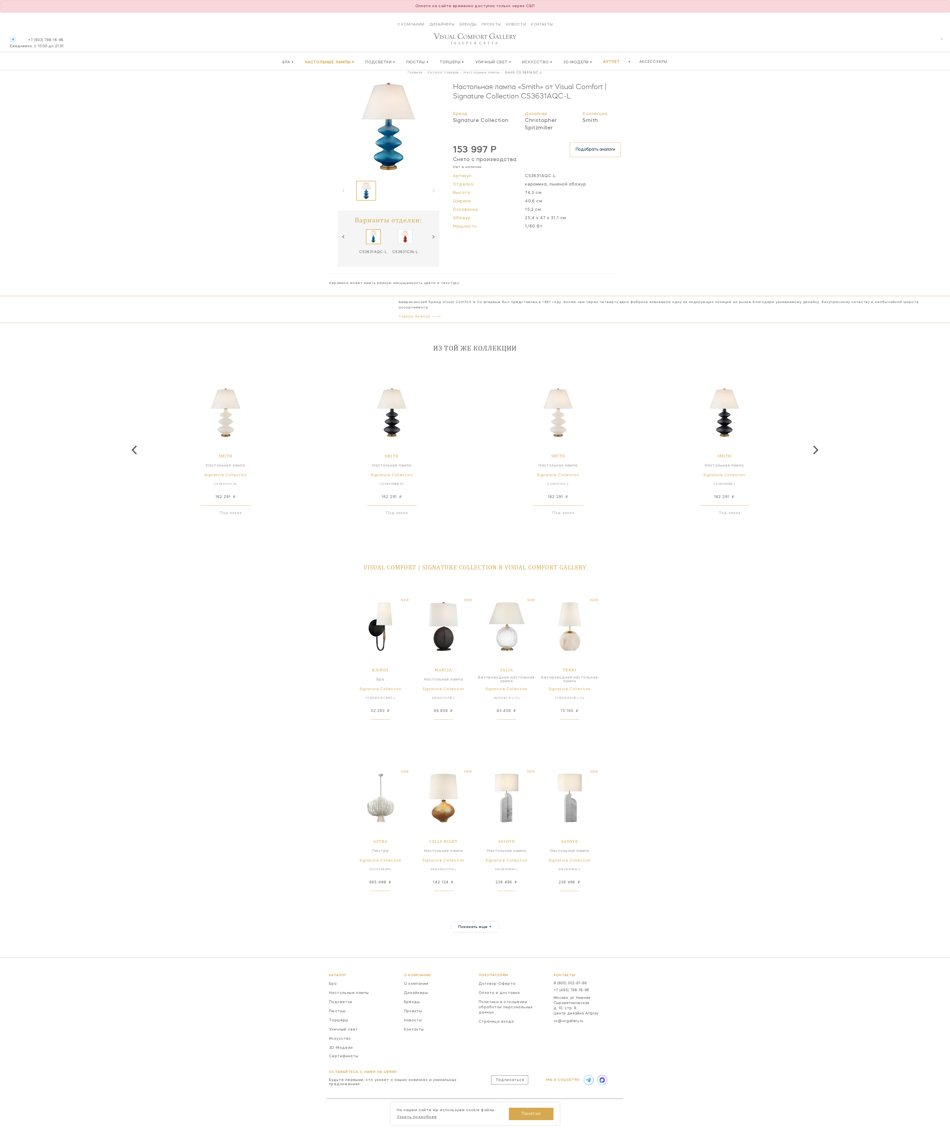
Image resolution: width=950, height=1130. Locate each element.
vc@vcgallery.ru (569, 1021)
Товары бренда (414, 316)
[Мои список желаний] (924, 42)
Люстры (417, 62)
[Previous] (343, 236)
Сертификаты (343, 1056)
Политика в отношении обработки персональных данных (506, 1007)
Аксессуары (653, 62)
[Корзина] (937, 42)
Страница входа (496, 1021)
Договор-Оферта (497, 984)
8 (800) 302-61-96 (570, 983)
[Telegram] (13, 39)
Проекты (491, 24)
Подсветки (380, 62)
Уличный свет (493, 62)
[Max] (601, 1080)
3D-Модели (577, 62)
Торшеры (452, 62)
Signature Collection (481, 120)
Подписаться (510, 1080)
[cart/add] (386, 727)
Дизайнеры (442, 24)
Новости (516, 24)
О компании (411, 24)
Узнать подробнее (417, 1117)
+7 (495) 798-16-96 (572, 990)
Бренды (468, 24)
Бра (288, 62)
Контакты (542, 24)
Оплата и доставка (499, 993)
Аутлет (611, 62)
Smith (590, 120)
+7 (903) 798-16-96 (37, 43)
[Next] (433, 236)
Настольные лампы (329, 62)
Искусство (537, 62)
